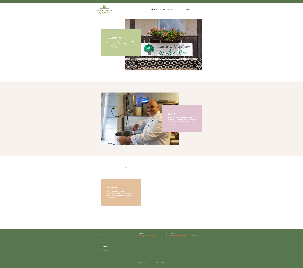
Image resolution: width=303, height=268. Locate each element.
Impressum (130, 247)
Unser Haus (153, 9)
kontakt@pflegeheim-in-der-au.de (185, 236)
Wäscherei (113, 187)
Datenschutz (156, 247)
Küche (172, 113)
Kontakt (187, 9)
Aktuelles (170, 9)
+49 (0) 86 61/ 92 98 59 (148, 236)
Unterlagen (179, 9)
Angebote (162, 9)
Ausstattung (114, 38)
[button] (154, 9)
